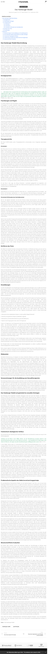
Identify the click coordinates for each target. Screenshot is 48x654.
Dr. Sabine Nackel (24, 12)
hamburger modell (6, 626)
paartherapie (16, 626)
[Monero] (18, 645)
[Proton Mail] (6, 645)
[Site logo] (23, 1)
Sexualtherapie (23, 6)
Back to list (23, 634)
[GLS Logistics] (30, 645)
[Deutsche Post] (41, 645)
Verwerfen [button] (45, 652)
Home (2, 622)
